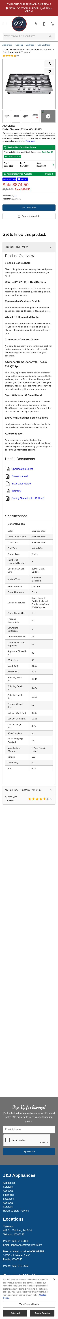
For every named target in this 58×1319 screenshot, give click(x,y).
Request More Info (31, 216)
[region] (29, 1297)
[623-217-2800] (44, 24)
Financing (8, 1194)
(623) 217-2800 (20, 1241)
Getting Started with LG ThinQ (28, 498)
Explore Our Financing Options (29, 4)
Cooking (19, 45)
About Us (8, 1190)
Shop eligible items (12, 156)
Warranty (16, 491)
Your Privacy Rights (29, 1304)
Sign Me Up (29, 1151)
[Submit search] (50, 36)
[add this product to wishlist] (49, 71)
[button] (5, 24)
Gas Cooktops (43, 45)
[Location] (35, 24)
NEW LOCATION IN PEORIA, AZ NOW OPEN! (30, 10)
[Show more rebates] (53, 164)
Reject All (15, 1313)
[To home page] (19, 24)
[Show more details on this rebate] (52, 147)
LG (16, 196)
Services (8, 1186)
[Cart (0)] (53, 24)
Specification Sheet (22, 469)
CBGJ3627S (15, 199)
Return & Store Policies (16, 1210)
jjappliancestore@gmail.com (26, 1245)
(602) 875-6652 (20, 1266)
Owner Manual (20, 476)
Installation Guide (21, 483)
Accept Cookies (42, 1313)
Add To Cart (29, 207)
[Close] (54, 1279)
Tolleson (8, 1226)
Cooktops (30, 45)
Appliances (7, 45)
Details (48, 174)
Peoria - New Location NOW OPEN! (23, 1251)
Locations (8, 1198)
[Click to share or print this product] (49, 63)
